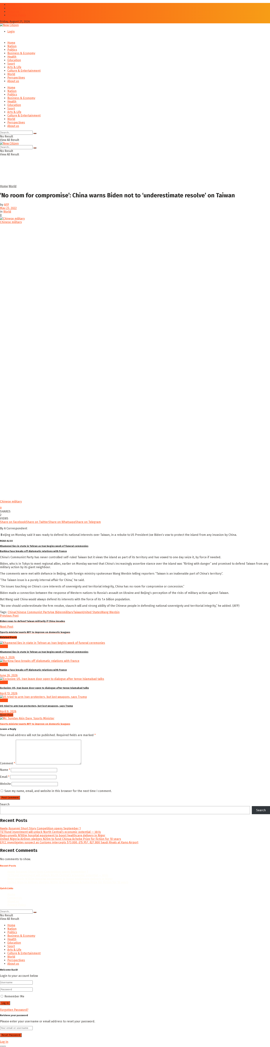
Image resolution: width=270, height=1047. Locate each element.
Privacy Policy (16, 15)
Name (5, 770)
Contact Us (14, 8)
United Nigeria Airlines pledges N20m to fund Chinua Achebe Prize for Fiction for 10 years (60, 839)
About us (13, 11)
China (11, 612)
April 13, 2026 (8, 693)
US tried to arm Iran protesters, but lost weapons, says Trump (36, 705)
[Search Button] (34, 133)
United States (92, 612)
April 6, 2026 (8, 711)
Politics (12, 49)
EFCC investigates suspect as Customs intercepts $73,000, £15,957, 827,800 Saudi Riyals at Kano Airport (69, 842)
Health (11, 56)
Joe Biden (56, 612)
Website (5, 784)
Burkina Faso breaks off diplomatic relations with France (33, 551)
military (68, 612)
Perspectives (16, 77)
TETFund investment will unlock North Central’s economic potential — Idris (50, 832)
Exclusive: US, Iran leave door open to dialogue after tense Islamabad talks (44, 687)
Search (5, 804)
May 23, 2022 (8, 208)
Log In (4, 1042)
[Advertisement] (89, 175)
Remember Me (14, 996)
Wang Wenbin (110, 612)
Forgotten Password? (14, 1010)
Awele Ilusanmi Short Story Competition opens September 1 (40, 828)
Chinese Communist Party (32, 612)
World (11, 74)
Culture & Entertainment (24, 70)
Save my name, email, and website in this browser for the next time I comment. (58, 791)
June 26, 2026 (9, 675)
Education (14, 60)
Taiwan (78, 612)
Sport (11, 63)
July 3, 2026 (7, 657)
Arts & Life (14, 67)
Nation (12, 46)
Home (11, 4)
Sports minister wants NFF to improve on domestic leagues (35, 723)
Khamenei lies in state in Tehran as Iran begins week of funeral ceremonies (44, 546)
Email (4, 777)
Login (11, 31)
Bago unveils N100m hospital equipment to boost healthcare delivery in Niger (52, 835)
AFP (6, 204)
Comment (7, 763)
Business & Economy (21, 53)
